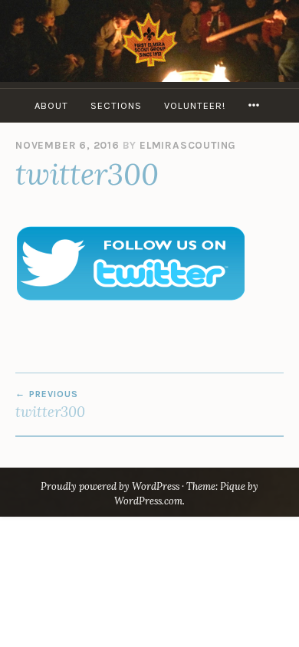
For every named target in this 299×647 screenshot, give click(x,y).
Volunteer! (194, 105)
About (51, 105)
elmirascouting (188, 145)
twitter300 (50, 405)
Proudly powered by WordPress (110, 486)
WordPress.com (148, 500)
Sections (116, 105)
